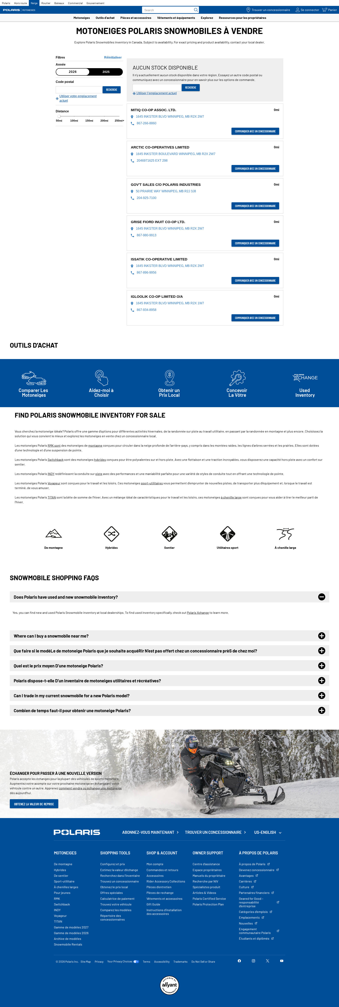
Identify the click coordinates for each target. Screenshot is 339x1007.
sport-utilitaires (152, 483)
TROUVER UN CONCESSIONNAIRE (213, 832)
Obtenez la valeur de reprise (34, 804)
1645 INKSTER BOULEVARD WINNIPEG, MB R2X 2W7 (175, 154)
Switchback (56, 459)
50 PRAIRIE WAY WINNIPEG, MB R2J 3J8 (165, 191)
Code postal (65, 81)
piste (98, 474)
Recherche (111, 89)
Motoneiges (82, 17)
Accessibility (162, 961)
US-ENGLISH (265, 832)
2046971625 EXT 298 (152, 160)
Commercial (75, 3)
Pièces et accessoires (135, 17)
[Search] (195, 9)
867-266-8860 (146, 123)
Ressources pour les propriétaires (242, 17)
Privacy (99, 961)
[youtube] (281, 961)
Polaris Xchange (198, 612)
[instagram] (253, 961)
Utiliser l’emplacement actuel (156, 93)
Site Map (86, 961)
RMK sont (54, 445)
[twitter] (267, 961)
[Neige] (20, 10)
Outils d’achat (105, 17)
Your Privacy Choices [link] (119, 961)
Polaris (6, 3)
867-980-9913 (146, 235)
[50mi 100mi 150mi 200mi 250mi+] (89, 116)
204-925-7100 (146, 198)
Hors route (20, 3)
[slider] (59, 116)
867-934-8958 (146, 310)
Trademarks (180, 961)
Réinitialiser (113, 57)
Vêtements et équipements (176, 17)
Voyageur (54, 483)
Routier (45, 3)
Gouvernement (95, 3)
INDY (51, 474)
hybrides (100, 459)
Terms (146, 961)
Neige (34, 3)
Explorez (207, 17)
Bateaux (59, 3)
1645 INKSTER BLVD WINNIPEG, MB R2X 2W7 (169, 116)
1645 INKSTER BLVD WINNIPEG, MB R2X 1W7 (169, 303)
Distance (62, 111)
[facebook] (239, 961)
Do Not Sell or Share (203, 961)
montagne (95, 445)
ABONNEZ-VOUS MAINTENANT (148, 832)
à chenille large (231, 497)
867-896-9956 (146, 272)
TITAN (52, 497)
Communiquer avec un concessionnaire (255, 131)
